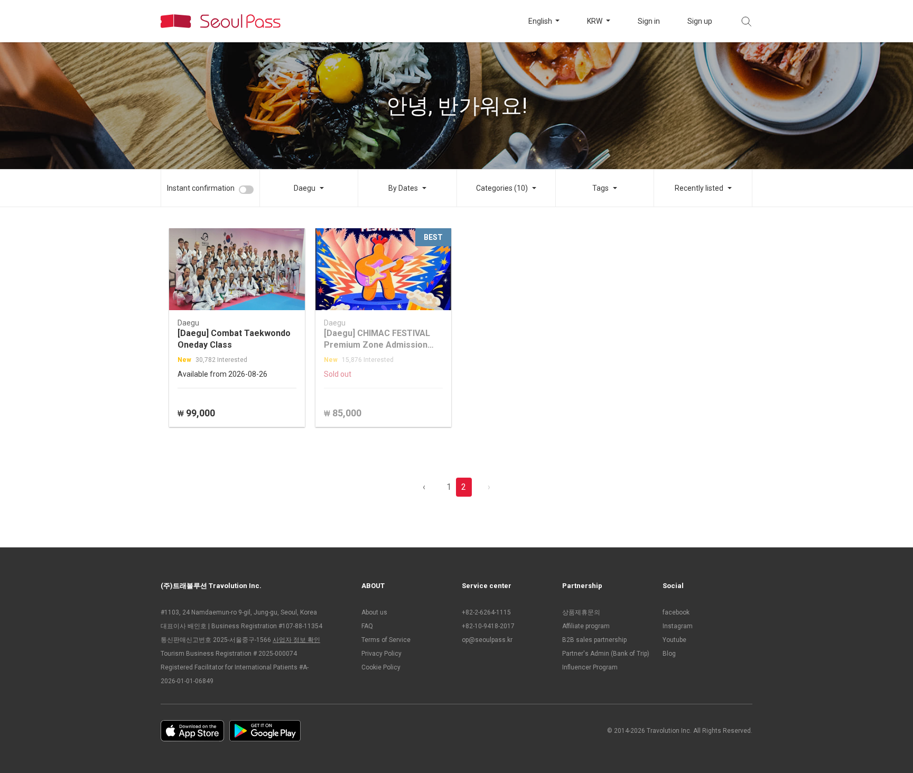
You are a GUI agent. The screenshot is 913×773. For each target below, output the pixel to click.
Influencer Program (590, 667)
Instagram (678, 626)
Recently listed (699, 188)
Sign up (699, 21)
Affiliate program (586, 626)
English (541, 21)
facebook (676, 612)
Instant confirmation (201, 188)
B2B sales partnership (594, 640)
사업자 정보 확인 (296, 640)
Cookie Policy (380, 667)
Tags (600, 188)
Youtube (674, 640)
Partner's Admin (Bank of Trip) (605, 653)
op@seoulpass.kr (487, 640)
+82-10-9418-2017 (488, 626)
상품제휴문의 (581, 612)
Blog (669, 653)
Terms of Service (386, 640)
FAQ (367, 626)
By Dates (403, 188)
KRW (595, 21)
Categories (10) (502, 188)
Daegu (304, 188)
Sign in (649, 21)
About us (374, 612)
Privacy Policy (381, 653)
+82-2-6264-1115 (486, 612)
